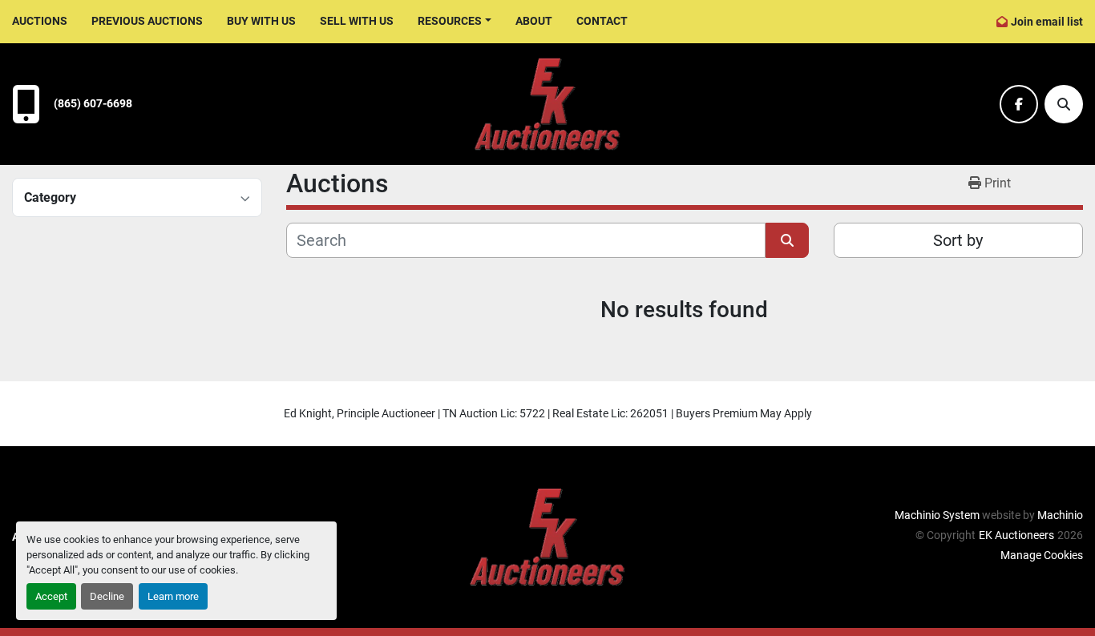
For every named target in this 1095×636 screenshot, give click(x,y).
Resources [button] (450, 20)
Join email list (1047, 21)
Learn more (173, 596)
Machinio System (937, 515)
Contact (602, 20)
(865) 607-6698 (93, 104)
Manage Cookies (1041, 555)
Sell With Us (357, 20)
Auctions (39, 20)
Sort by (958, 240)
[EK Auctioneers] (547, 535)
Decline (107, 596)
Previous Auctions (147, 20)
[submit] (787, 240)
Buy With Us (261, 20)
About (533, 20)
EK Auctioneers (1016, 535)
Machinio (1060, 515)
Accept (51, 596)
